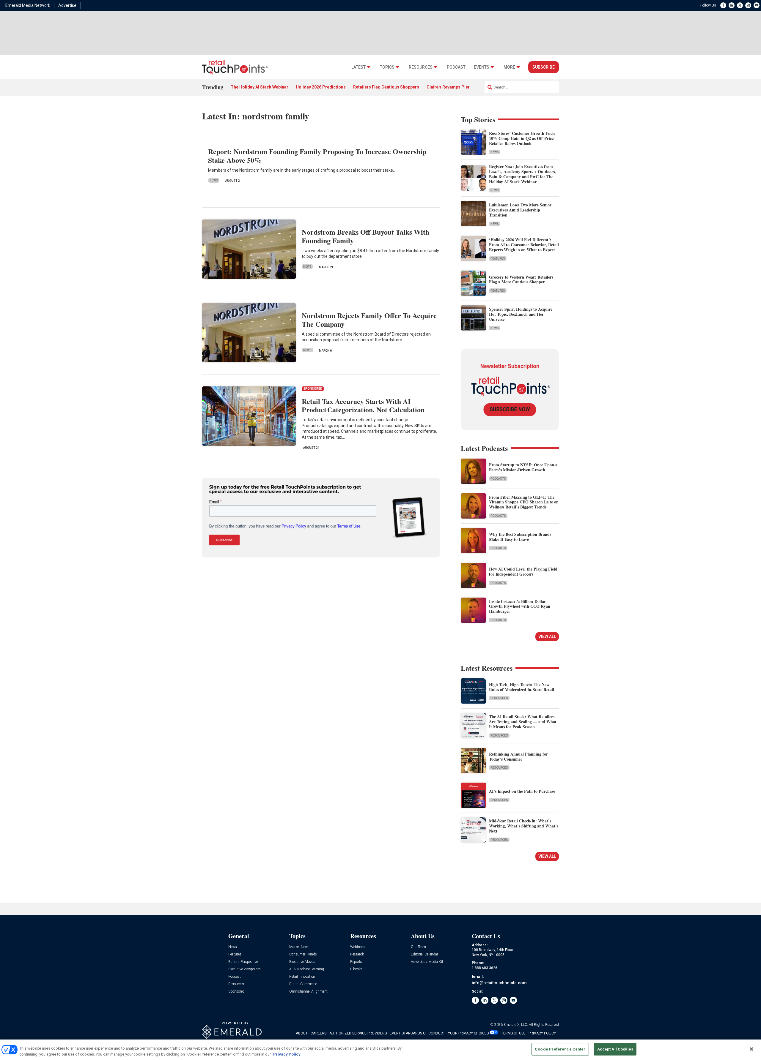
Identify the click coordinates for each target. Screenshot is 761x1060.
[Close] (751, 1049)
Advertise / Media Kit (427, 962)
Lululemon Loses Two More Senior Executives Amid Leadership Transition (520, 210)
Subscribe (543, 67)
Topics (387, 67)
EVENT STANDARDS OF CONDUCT (417, 1033)
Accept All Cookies (615, 1049)
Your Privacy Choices (468, 1033)
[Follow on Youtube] (757, 5)
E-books (356, 969)
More (509, 67)
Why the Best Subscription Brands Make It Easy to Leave (520, 536)
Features (497, 258)
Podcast (456, 67)
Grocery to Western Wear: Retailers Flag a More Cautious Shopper (521, 279)
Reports (356, 962)
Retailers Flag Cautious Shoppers (386, 87)
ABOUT (302, 1033)
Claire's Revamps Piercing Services (461, 87)
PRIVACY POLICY (542, 1033)
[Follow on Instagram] (748, 5)
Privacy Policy (287, 1054)
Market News (299, 947)
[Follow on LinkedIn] (732, 5)
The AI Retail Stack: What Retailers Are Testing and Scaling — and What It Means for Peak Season (522, 721)
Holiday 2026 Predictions (321, 87)
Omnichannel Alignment (308, 991)
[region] (380, 1050)
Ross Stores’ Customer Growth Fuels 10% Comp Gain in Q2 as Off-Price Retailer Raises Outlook (522, 138)
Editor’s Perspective (243, 962)
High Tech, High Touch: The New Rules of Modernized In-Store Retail (521, 687)
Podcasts (498, 478)
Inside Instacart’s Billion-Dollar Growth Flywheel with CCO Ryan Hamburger (519, 606)
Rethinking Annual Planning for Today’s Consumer (518, 756)
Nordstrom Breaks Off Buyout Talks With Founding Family (365, 236)
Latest (358, 67)
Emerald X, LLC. (516, 1025)
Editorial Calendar (424, 954)
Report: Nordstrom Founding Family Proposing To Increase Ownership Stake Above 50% (317, 155)
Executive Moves (302, 962)
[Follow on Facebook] (723, 5)
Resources (421, 67)
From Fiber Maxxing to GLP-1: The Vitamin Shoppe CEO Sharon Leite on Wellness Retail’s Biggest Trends (524, 502)
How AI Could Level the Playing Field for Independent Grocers (523, 571)
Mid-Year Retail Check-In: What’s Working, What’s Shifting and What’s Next (523, 826)
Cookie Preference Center (560, 1049)
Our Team (418, 947)
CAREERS (318, 1033)
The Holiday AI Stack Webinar (259, 87)
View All (547, 636)
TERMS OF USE (513, 1033)
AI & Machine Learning (306, 969)
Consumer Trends (303, 954)
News (214, 180)
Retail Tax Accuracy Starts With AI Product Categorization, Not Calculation (363, 405)
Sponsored (236, 991)
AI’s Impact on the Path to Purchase (522, 791)
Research (357, 954)
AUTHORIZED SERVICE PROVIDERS (358, 1033)
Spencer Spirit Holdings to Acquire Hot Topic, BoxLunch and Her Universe (520, 314)
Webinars (357, 947)
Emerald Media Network (27, 5)
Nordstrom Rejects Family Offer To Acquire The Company (369, 319)
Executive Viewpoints (244, 969)
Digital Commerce (303, 984)
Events (481, 67)
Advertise (67, 5)
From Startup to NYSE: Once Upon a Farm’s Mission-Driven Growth (523, 467)
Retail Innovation (302, 977)
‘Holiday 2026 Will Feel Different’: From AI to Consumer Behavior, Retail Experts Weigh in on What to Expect (524, 244)
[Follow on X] (740, 5)
